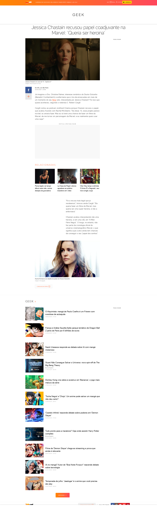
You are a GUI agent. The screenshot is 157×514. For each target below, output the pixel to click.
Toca (120, 7)
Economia (63, 7)
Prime (117, 7)
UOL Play (74, 2)
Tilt (96, 7)
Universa (85, 7)
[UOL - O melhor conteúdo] (28, 2)
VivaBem (92, 7)
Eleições (40, 7)
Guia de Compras (128, 7)
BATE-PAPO (47, 2)
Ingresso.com (40, 2)
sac (108, 2)
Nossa (110, 7)
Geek (78, 15)
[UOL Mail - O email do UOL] (112, 2)
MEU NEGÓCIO (54, 2)
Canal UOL (104, 7)
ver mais (61, 495)
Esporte (74, 7)
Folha (69, 7)
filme (54, 100)
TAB (113, 7)
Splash (79, 7)
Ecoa (99, 7)
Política (52, 7)
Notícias (46, 7)
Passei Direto (62, 2)
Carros (57, 7)
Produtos (28, 7)
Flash (34, 7)
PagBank (69, 2)
